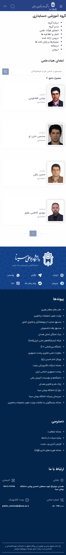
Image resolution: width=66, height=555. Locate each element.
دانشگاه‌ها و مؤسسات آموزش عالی (45, 378)
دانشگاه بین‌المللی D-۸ (51, 347)
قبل (41, 233)
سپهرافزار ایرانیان (20, 548)
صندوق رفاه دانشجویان (51, 328)
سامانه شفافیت (54, 432)
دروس (55, 49)
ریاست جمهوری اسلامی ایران (48, 372)
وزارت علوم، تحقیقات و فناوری (47, 316)
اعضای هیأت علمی (49, 30)
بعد (24, 233)
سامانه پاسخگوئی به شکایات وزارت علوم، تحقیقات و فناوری (34, 403)
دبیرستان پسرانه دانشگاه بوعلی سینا (45, 396)
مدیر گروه (54, 27)
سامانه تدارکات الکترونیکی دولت (47, 365)
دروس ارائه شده (50, 38)
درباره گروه (53, 23)
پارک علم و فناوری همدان (50, 384)
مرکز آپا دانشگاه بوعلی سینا (49, 390)
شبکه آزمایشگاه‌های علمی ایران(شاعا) (44, 340)
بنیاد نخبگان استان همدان (49, 334)
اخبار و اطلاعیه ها (50, 34)
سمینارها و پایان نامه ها (47, 42)
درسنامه (55, 46)
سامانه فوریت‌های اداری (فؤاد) (47, 450)
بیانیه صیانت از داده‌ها (51, 438)
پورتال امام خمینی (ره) (51, 359)
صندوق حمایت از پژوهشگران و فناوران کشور (41, 322)
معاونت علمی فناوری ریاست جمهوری (44, 353)
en (5, 6)
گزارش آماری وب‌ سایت (51, 444)
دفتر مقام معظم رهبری (51, 310)
